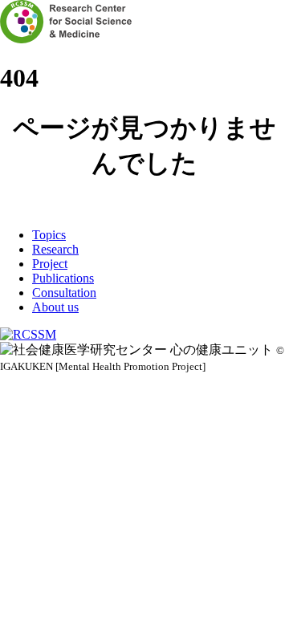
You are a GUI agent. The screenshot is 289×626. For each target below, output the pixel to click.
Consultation (64, 292)
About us (55, 307)
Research (55, 249)
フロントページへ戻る (144, 206)
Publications (63, 278)
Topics (49, 235)
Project (49, 263)
